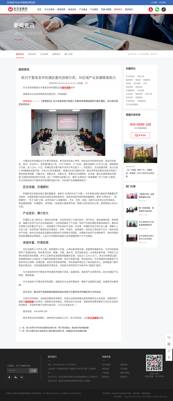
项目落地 (129, 87)
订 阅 (33, 371)
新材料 (128, 83)
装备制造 (146, 80)
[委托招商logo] (18, 9)
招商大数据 (106, 9)
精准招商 (61, 9)
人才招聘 (153, 3)
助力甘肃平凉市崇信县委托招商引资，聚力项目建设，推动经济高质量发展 (57, 328)
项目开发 (148, 94)
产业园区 (94, 9)
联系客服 (142, 135)
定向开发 (129, 97)
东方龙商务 (49, 9)
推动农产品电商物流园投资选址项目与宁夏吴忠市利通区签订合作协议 (67, 292)
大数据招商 (141, 101)
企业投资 (140, 90)
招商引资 (140, 76)
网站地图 (117, 397)
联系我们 (129, 9)
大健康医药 (130, 90)
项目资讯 (32, 54)
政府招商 (129, 80)
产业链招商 (130, 101)
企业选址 (129, 94)
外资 (145, 83)
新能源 (138, 80)
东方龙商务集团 (143, 54)
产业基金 (83, 9)
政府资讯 (154, 54)
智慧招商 (138, 97)
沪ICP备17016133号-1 (51, 393)
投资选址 (72, 9)
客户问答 (68, 54)
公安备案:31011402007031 (70, 393)
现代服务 (137, 83)
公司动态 (44, 54)
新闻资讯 (118, 9)
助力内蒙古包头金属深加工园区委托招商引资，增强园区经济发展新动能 (56, 331)
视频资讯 (56, 54)
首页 (39, 9)
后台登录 (162, 3)
